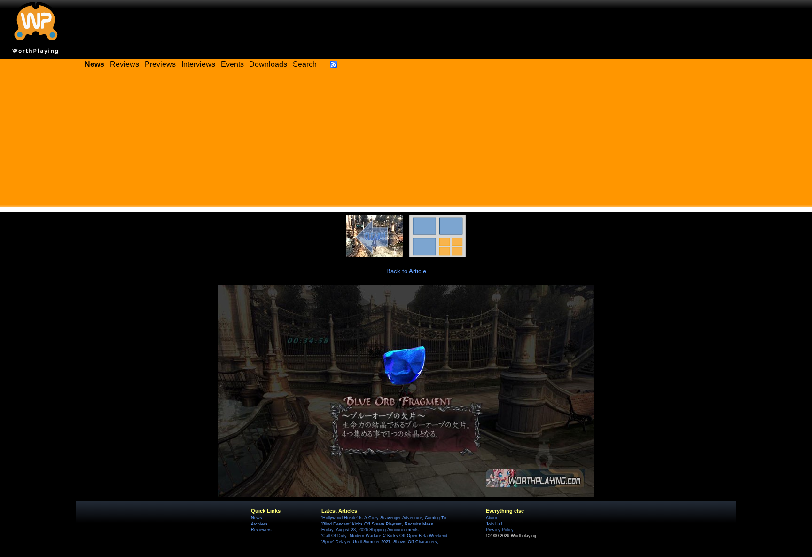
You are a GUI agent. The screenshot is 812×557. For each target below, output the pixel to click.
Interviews (198, 64)
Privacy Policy (500, 529)
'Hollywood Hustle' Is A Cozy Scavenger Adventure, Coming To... (385, 518)
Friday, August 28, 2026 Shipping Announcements (370, 529)
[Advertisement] (406, 141)
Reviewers (261, 529)
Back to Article (406, 271)
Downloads (268, 64)
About (491, 518)
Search (305, 64)
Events (232, 64)
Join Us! (494, 524)
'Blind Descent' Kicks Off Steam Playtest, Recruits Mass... (379, 524)
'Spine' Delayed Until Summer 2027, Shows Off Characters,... (382, 542)
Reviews (124, 64)
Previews (160, 64)
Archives (259, 524)
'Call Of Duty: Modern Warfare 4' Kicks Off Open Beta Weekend (384, 535)
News (256, 518)
